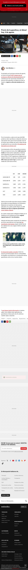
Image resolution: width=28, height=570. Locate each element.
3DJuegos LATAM (18, 554)
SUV (3, 482)
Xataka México (5, 554)
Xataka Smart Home (6, 520)
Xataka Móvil (4, 516)
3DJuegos (16, 514)
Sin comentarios (6, 55)
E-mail (20, 56)
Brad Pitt (26, 23)
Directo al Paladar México (7, 560)
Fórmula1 (4, 475)
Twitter (14, 56)
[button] (10, 68)
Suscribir (23, 448)
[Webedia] (5, 507)
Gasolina (13, 23)
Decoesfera (4, 544)
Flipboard (17, 56)
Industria (9, 318)
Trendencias (4, 542)
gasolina (16, 318)
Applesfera (4, 518)
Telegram (19, 460)
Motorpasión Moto (18, 535)
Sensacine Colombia (18, 558)
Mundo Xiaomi (4, 522)
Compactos (17, 478)
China (8, 23)
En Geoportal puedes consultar (9, 252)
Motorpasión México (18, 560)
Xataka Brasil (4, 556)
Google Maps (19, 23)
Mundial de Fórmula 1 (19, 490)
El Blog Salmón (17, 542)
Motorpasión (17, 533)
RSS (22, 460)
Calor (4, 23)
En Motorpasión (6, 242)
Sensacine (16, 523)
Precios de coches (18, 485)
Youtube (13, 460)
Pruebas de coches (19, 482)
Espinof (16, 525)
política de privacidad (18, 451)
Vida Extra (16, 516)
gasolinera (22, 318)
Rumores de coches (6, 485)
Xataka (3, 514)
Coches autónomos (19, 488)
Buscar (26, 501)
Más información (15, 568)
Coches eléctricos (18, 475)
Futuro (3, 490)
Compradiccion (5, 546)
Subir (22, 506)
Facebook (12, 56)
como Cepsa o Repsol (7, 210)
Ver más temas (5, 495)
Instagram (16, 460)
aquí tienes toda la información (10, 310)
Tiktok (3, 463)
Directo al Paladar (5, 533)
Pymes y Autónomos (18, 544)
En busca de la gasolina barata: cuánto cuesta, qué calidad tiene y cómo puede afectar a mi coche (14, 245)
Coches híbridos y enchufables (6, 479)
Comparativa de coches (7, 488)
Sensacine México (18, 556)
